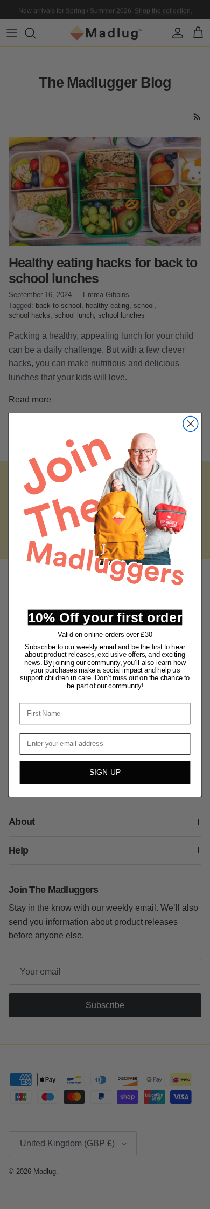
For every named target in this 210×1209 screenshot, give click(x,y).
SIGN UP (105, 772)
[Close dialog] (190, 423)
